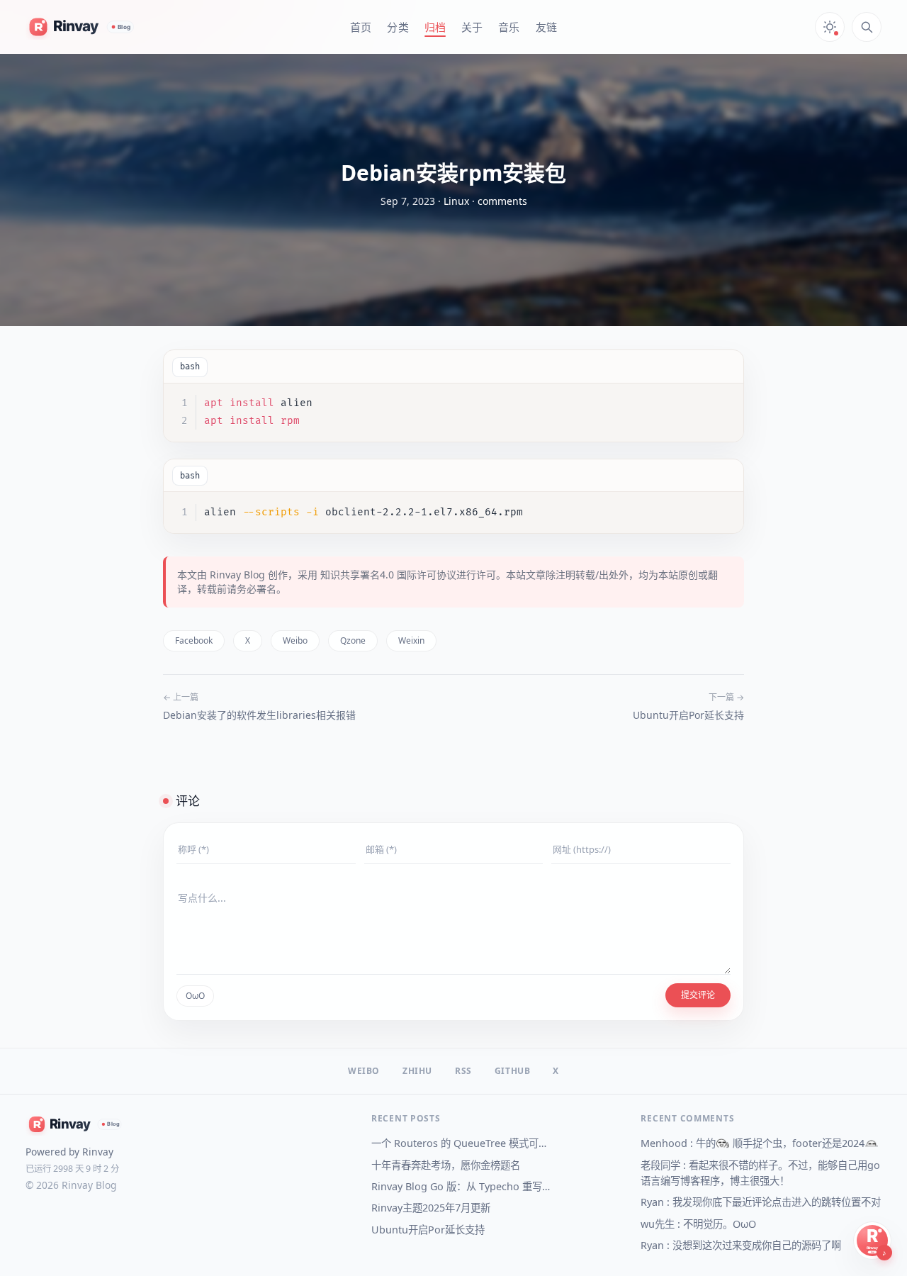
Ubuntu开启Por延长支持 (688, 715)
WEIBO (364, 1071)
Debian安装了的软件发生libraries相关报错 (259, 715)
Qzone (353, 640)
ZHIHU (417, 1071)
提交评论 (698, 995)
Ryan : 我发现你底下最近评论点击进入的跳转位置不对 (761, 1202)
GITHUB (513, 1071)
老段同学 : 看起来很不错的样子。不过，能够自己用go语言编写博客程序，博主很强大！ (760, 1172)
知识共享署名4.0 (357, 574)
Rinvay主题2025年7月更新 (430, 1207)
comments (502, 201)
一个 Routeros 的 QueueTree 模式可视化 (462, 1143)
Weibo (295, 640)
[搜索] (866, 27)
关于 (472, 27)
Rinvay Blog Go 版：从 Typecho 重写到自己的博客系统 (462, 1186)
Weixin (411, 640)
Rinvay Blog (237, 574)
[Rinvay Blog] (81, 27)
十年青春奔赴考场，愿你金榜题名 (445, 1165)
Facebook (194, 640)
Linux (456, 201)
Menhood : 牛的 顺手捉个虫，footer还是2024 (752, 1143)
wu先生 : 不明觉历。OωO (698, 1224)
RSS (463, 1071)
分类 (397, 27)
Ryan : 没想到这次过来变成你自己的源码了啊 (741, 1245)
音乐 (508, 27)
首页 (360, 27)
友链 (546, 27)
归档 (435, 27)
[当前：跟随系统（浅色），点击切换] (830, 27)
